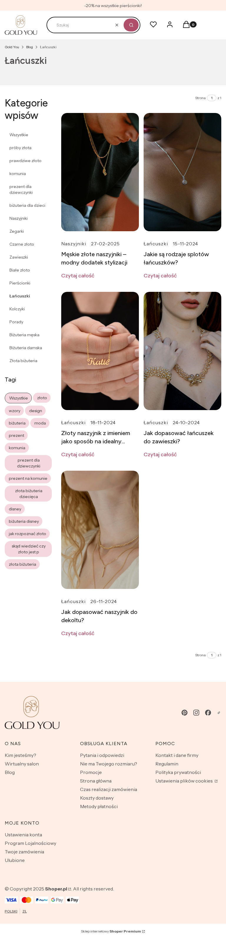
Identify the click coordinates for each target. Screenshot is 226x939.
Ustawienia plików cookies (184, 781)
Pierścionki (19, 283)
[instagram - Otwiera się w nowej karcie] (196, 712)
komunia (17, 173)
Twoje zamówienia (24, 852)
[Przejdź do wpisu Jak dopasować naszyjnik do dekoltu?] (100, 530)
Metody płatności (99, 806)
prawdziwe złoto (25, 160)
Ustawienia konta (23, 835)
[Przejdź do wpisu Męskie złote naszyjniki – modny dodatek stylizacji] (100, 172)
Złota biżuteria (23, 360)
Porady (16, 321)
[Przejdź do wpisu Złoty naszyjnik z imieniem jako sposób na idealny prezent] (100, 351)
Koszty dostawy (97, 798)
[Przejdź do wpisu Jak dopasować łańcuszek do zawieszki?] (182, 351)
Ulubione (15, 860)
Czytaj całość (77, 275)
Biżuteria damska (25, 347)
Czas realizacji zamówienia (108, 789)
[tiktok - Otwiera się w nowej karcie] (218, 712)
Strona (200, 98)
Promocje (91, 772)
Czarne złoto (21, 244)
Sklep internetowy (111, 931)
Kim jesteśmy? (20, 755)
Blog (29, 47)
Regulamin (166, 764)
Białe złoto (19, 270)
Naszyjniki (18, 218)
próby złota (20, 147)
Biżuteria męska (24, 334)
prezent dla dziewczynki (21, 189)
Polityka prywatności (178, 772)
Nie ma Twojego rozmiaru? (108, 764)
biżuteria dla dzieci (27, 205)
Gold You (12, 47)
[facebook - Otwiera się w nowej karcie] (208, 712)
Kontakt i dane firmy (176, 755)
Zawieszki (18, 257)
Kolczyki (17, 309)
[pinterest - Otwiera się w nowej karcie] (184, 712)
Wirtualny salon (22, 764)
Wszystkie (18, 134)
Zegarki (16, 231)
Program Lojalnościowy (30, 843)
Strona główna (96, 781)
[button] (131, 25)
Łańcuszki (19, 296)
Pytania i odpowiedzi (102, 755)
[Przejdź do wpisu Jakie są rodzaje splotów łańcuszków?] (182, 172)
